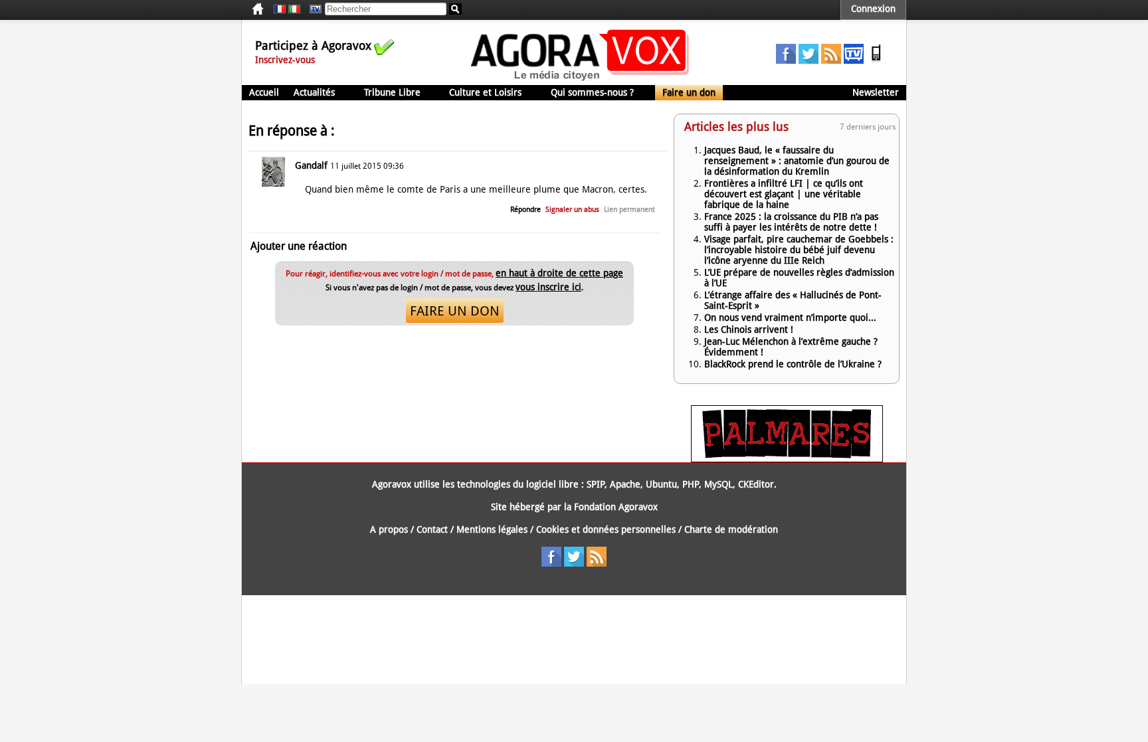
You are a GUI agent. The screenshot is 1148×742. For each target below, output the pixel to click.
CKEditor (756, 484)
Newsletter (875, 92)
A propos (389, 529)
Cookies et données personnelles (606, 529)
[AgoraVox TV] (854, 60)
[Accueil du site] (580, 79)
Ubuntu (661, 484)
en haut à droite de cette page (559, 273)
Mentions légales (491, 529)
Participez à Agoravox (313, 45)
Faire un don (689, 92)
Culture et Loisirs (485, 92)
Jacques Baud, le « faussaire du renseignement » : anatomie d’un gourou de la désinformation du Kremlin (797, 161)
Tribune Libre (392, 92)
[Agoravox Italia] (294, 9)
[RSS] (831, 60)
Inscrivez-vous (285, 59)
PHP (690, 484)
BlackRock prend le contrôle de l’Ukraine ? (793, 364)
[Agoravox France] (280, 9)
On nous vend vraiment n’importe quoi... (790, 317)
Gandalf (311, 165)
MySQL (718, 484)
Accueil (264, 92)
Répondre (525, 209)
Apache (625, 484)
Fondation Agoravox (616, 507)
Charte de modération (731, 529)
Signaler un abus (572, 209)
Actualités (314, 92)
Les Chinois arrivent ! (748, 329)
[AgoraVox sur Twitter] (808, 60)
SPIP (596, 484)
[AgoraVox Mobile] (876, 60)
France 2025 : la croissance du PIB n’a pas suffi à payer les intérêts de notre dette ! (791, 221)
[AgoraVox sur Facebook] (786, 60)
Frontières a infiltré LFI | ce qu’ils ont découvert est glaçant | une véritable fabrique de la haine (783, 194)
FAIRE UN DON (455, 311)
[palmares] (787, 459)
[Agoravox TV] (312, 9)
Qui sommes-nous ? (592, 92)
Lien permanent (629, 209)
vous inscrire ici (548, 287)
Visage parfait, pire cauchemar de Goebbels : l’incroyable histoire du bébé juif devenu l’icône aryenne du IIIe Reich (799, 250)
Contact (432, 529)
